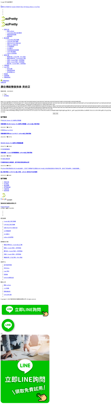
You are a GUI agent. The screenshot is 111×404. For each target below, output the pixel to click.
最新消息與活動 (11, 34)
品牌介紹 (6, 29)
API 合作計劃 (8, 294)
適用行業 (6, 55)
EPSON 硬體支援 (9, 277)
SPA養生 (6, 95)
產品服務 (6, 38)
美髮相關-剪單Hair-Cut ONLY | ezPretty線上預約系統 (16, 133)
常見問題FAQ (11, 72)
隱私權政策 (7, 291)
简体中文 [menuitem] (8, 6)
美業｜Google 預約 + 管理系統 (15, 60)
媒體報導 (9, 36)
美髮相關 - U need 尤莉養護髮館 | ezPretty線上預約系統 (16, 152)
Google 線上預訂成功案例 (14, 33)
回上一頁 (55, 113)
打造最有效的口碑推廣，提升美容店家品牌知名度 (15, 162)
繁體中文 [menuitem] (3, 6)
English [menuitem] (14, 6)
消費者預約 (7, 77)
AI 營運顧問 (10, 46)
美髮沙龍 (6, 182)
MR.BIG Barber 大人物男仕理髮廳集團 (12, 143)
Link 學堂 (6, 67)
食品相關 (6, 185)
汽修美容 (6, 189)
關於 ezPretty (10, 31)
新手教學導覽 (8, 265)
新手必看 (9, 68)
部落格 (6, 74)
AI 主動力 (10, 48)
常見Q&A (6, 268)
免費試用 (3, 82)
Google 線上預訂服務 (13, 39)
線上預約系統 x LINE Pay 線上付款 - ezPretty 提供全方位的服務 (19, 172)
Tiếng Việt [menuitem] (23, 6)
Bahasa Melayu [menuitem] (30, 6)
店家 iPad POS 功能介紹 (14, 43)
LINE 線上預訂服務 (12, 41)
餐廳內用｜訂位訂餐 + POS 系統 (16, 56)
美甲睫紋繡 (7, 187)
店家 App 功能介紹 (12, 45)
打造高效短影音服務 (13, 50)
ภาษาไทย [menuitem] (37, 6)
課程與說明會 (11, 70)
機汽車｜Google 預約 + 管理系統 (16, 63)
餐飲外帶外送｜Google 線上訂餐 (16, 58)
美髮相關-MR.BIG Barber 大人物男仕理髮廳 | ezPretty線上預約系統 (20, 124)
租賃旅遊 (6, 190)
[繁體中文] (1, 5)
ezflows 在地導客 (12, 53)
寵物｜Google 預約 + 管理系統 (15, 62)
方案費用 (6, 65)
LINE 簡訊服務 (11, 51)
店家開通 (6, 75)
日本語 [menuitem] (18, 6)
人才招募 (6, 288)
